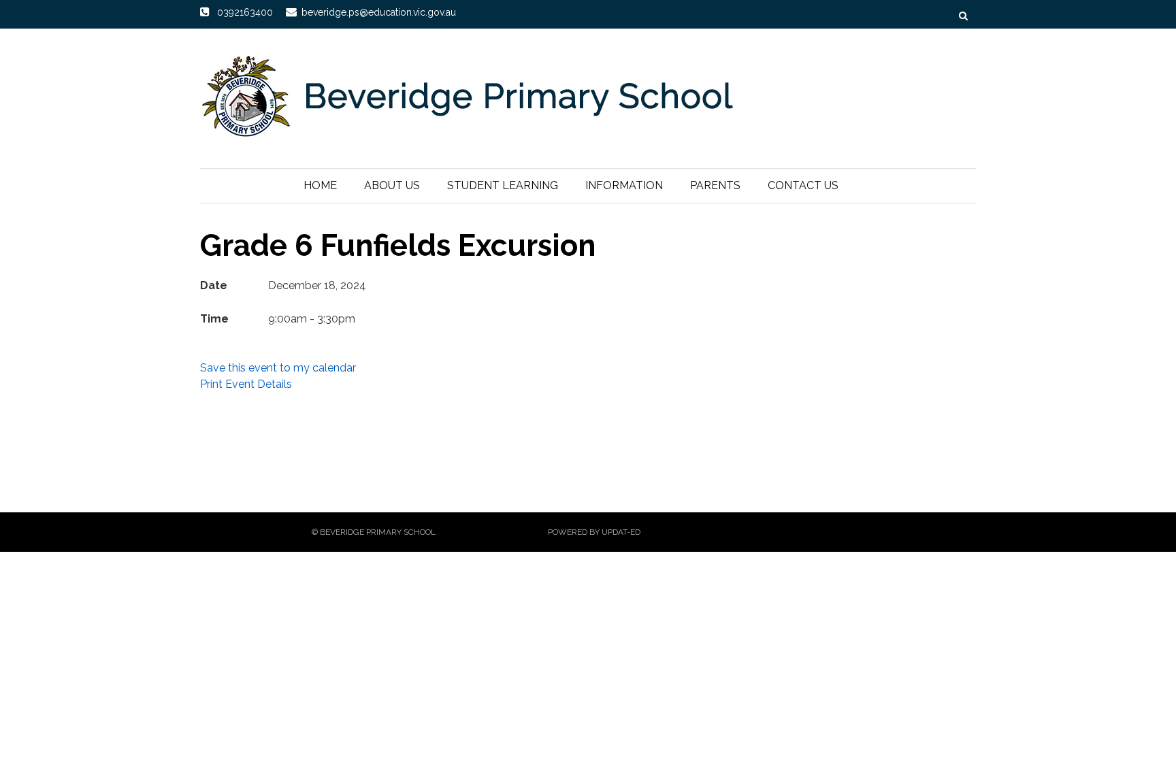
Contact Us (803, 185)
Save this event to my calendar (278, 367)
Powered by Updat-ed (594, 532)
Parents (715, 185)
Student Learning (502, 185)
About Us (392, 185)
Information (624, 185)
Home (320, 185)
